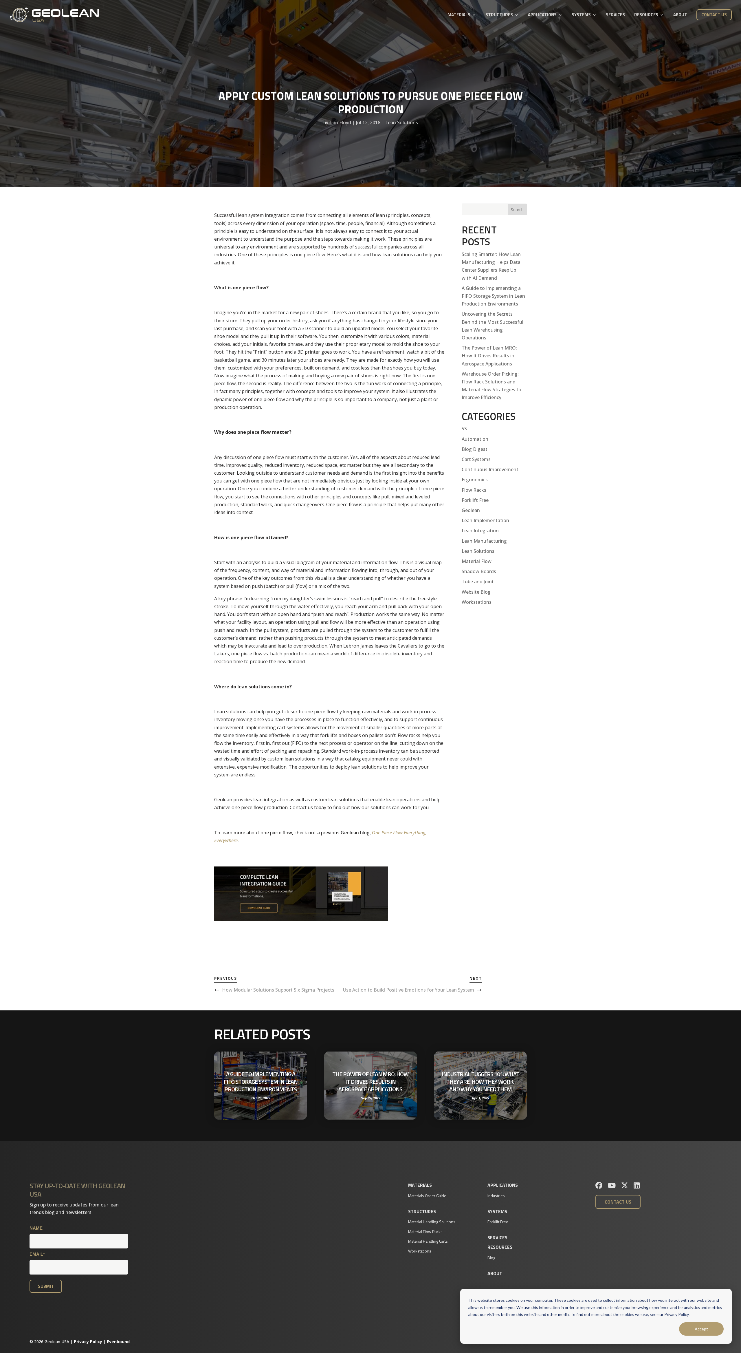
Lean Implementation (485, 520)
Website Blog (476, 592)
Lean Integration (480, 530)
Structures (499, 15)
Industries (496, 1196)
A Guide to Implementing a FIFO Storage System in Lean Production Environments (493, 296)
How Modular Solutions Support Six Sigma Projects (278, 990)
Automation (475, 439)
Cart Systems (476, 459)
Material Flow (476, 561)
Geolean (471, 510)
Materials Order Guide (427, 1196)
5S (464, 428)
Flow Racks (474, 490)
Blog (491, 1258)
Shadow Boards (479, 571)
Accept (701, 1328)
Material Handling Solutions (431, 1222)
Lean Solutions (401, 122)
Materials (458, 15)
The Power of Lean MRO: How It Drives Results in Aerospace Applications (489, 356)
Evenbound (118, 1341)
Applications (542, 15)
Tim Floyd (340, 122)
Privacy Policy (88, 1341)
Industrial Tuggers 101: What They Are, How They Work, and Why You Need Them (480, 1081)
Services (615, 15)
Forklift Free (475, 500)
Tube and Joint (478, 581)
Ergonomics (475, 479)
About (680, 15)
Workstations (476, 602)
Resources (646, 15)
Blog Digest (474, 449)
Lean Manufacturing (484, 541)
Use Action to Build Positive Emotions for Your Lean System (408, 990)
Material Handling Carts (428, 1241)
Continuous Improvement (490, 469)
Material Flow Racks (425, 1231)
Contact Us (714, 14)
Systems (581, 15)
